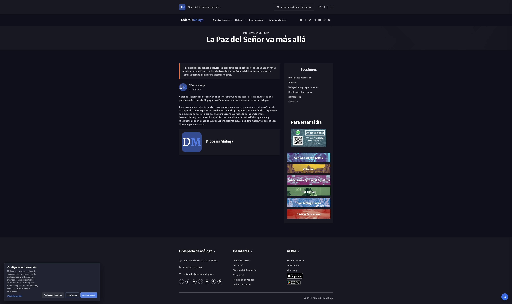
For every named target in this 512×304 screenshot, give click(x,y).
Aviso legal (238, 275)
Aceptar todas (88, 295)
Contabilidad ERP (241, 260)
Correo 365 (238, 265)
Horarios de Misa (295, 260)
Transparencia (256, 20)
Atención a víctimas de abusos (296, 7)
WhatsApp (292, 270)
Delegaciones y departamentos (303, 87)
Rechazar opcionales (53, 295)
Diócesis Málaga (197, 85)
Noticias (239, 20)
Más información (14, 296)
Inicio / (246, 32)
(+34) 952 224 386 (193, 267)
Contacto (293, 101)
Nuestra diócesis (221, 20)
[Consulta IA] (504, 296)
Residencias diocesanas (300, 92)
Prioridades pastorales (299, 77)
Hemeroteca (294, 97)
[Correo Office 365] (301, 20)
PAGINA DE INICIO (259, 32)
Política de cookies (242, 284)
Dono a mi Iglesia (277, 20)
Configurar (72, 295)
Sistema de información (245, 270)
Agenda (292, 82)
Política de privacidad (243, 279)
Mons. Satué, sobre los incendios (204, 7)
